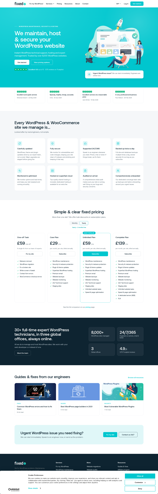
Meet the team (22, 353)
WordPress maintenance (64, 470)
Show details (33, 488)
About (77, 4)
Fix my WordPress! (36, 4)
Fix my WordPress (62, 466)
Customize (139, 482)
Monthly (74, 223)
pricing (87, 307)
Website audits (92, 470)
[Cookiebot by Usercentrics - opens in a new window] (14, 489)
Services (49, 4)
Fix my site (110, 435)
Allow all (140, 476)
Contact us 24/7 (128, 435)
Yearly (84, 223)
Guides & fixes (123, 466)
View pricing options (42, 62)
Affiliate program (124, 470)
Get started (137, 4)
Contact (85, 4)
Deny (140, 489)
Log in (126, 4)
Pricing (59, 4)
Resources (68, 4)
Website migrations (93, 466)
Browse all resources (135, 377)
